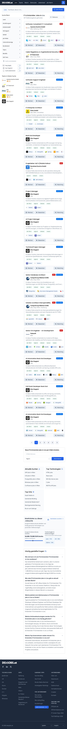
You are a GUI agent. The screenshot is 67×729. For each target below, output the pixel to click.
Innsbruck (21, 679)
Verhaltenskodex (56, 689)
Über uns (54, 676)
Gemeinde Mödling (31, 499)
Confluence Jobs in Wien (32, 485)
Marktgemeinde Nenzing (32, 505)
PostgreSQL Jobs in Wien (32, 479)
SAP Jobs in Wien (30, 472)
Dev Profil (38, 679)
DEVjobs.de (54, 706)
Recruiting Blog (39, 700)
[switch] (19, 65)
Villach (20, 691)
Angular (4, 695)
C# (3, 679)
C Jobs (48, 482)
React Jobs (49, 476)
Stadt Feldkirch (29, 495)
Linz (43, 15)
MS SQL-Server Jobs (52, 479)
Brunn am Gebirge (30, 508)
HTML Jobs (49, 472)
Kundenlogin (39, 703)
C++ (3, 692)
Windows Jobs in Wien (31, 482)
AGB (52, 682)
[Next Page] (57, 442)
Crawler (53, 692)
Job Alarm (50, 3)
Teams (21, 3)
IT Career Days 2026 (57, 713)
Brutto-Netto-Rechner (41, 682)
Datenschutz (55, 685)
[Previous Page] (31, 442)
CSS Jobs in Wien (30, 476)
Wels (19, 687)
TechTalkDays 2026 (57, 716)
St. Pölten (21, 694)
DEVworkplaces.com (57, 710)
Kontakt (53, 695)
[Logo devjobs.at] (7, 2)
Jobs (16, 3)
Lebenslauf (41, 3)
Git (3, 682)
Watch (27, 3)
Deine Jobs (33, 3)
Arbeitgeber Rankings (41, 685)
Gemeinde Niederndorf (32, 502)
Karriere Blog (39, 676)
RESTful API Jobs (51, 485)
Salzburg (21, 676)
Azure (4, 685)
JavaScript (5, 676)
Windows (5, 698)
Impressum (54, 679)
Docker (4, 689)
